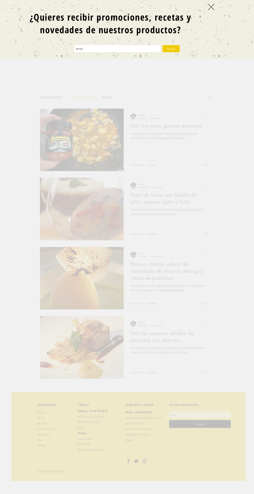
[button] (211, 7)
